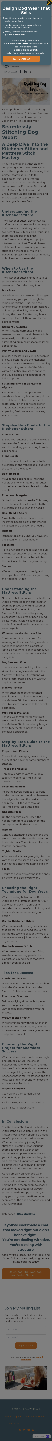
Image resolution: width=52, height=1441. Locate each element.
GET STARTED (21, 59)
